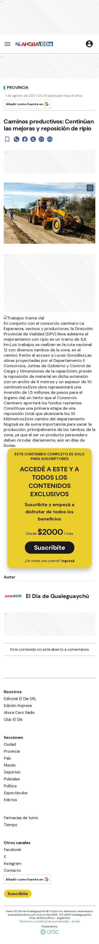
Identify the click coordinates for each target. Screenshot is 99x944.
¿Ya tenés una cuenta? (50, 561)
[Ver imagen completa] (90, 187)
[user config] (89, 44)
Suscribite (49, 547)
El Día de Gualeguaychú (57, 596)
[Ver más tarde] (7, 139)
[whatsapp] (16, 139)
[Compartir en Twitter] (33, 139)
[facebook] (25, 139)
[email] (41, 139)
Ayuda (75, 921)
